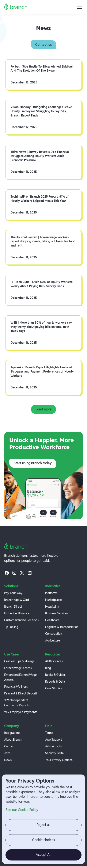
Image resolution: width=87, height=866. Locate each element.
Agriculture (52, 640)
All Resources (54, 661)
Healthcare (52, 620)
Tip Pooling (11, 627)
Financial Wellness (16, 687)
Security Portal (54, 753)
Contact (9, 746)
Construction (53, 634)
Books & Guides (55, 675)
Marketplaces (53, 600)
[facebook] (6, 572)
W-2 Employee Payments (20, 712)
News (8, 760)
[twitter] (21, 572)
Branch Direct (13, 606)
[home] (16, 6)
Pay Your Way (13, 593)
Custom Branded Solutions (21, 620)
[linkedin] (29, 572)
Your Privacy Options (58, 760)
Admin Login (53, 746)
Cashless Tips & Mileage (19, 661)
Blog (48, 668)
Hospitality (52, 606)
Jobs (7, 753)
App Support (53, 739)
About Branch (13, 739)
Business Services (56, 613)
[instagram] (14, 572)
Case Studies (53, 688)
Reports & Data (55, 681)
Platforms (51, 593)
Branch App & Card (16, 600)
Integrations (12, 733)
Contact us (43, 44)
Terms (49, 733)
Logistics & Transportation (62, 627)
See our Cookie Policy (21, 810)
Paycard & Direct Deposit (20, 693)
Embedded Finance (16, 613)
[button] (78, 7)
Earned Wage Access (18, 668)
